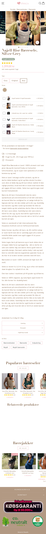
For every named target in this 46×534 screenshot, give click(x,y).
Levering (23, 323)
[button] (7, 63)
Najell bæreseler (19, 347)
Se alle (23, 368)
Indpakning (36, 343)
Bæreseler (32, 9)
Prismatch (23, 328)
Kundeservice (22, 489)
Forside (12, 9)
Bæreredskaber (22, 9)
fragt (16, 69)
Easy (5, 80)
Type (3, 76)
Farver (3, 85)
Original (15, 80)
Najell (6, 347)
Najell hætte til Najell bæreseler (21, 98)
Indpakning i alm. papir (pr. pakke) (22, 113)
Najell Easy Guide (23, 332)
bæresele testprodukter (19, 148)
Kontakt (22, 495)
